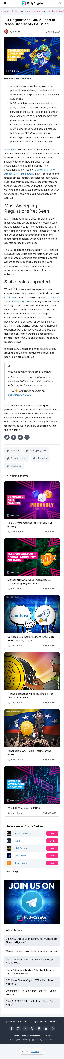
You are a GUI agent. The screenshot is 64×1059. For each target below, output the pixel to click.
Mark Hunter (17, 645)
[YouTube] (39, 1028)
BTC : (43, 11)
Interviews (54, 1021)
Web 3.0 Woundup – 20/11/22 (23, 808)
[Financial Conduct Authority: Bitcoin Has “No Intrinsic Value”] (32, 671)
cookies (35, 1051)
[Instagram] (18, 1028)
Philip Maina (17, 588)
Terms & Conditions (31, 1036)
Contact (46, 1036)
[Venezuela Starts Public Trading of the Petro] (32, 728)
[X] (32, 1028)
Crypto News (9, 1021)
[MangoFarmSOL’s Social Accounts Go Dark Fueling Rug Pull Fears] (32, 557)
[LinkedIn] (25, 1028)
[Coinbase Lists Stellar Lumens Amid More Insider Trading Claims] (32, 614)
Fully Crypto (17, 531)
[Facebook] (11, 1028)
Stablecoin (16, 466)
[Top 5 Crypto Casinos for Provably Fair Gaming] (32, 500)
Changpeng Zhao (38, 450)
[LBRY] (52, 1028)
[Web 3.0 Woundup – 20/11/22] (32, 785)
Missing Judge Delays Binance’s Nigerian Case (32, 950)
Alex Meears (17, 759)
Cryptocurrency (18, 458)
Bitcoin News (24, 1021)
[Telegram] (45, 1028)
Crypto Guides (39, 1021)
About (16, 1036)
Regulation (43, 458)
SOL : (17, 11)
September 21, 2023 (19, 394)
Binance (15, 450)
